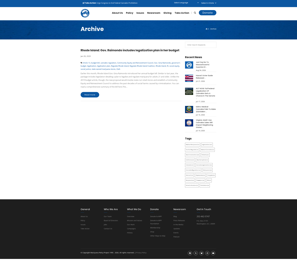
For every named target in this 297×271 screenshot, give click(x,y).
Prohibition (204, 185)
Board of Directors (111, 220)
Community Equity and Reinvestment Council (135, 63)
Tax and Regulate (192, 150)
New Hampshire (202, 160)
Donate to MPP (156, 216)
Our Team (108, 216)
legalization (91, 66)
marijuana (207, 170)
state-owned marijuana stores (103, 69)
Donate (207, 13)
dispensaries (200, 175)
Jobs (105, 224)
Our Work (130, 224)
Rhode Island (161, 66)
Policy (129, 13)
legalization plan (103, 66)
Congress (211, 175)
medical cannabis (207, 150)
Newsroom (153, 13)
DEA (209, 180)
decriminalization (192, 155)
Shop (152, 232)
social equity (174, 66)
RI (167, 66)
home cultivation (192, 185)
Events (176, 233)
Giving (167, 13)
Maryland (190, 180)
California (190, 160)
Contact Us (108, 228)
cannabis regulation (108, 63)
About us (117, 13)
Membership (155, 228)
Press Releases (179, 220)
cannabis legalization (204, 165)
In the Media (178, 224)
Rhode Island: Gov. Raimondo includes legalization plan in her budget (130, 50)
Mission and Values (134, 220)
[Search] (194, 13)
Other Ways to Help (157, 236)
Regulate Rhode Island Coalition (142, 66)
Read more (90, 95)
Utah (118, 69)
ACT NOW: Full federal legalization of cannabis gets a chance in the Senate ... (205, 93)
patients (205, 155)
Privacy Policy (141, 253)
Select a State (208, 3)
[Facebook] (190, 253)
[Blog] (207, 29)
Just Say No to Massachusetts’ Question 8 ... (203, 64)
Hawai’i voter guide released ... (204, 76)
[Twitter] (196, 253)
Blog (175, 216)
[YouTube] (213, 253)
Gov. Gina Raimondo (162, 63)
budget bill (95, 63)
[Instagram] (207, 253)
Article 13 (86, 63)
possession (200, 180)
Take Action (182, 13)
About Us (84, 216)
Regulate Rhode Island (120, 66)
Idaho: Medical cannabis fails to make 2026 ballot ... (206, 109)
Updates (176, 228)
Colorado (190, 165)
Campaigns (131, 228)
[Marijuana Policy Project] (85, 17)
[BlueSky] (201, 253)
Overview (130, 216)
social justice (86, 69)
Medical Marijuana (192, 144)
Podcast (176, 237)
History (129, 233)
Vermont (189, 175)
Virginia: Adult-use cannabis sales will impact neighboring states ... (204, 124)
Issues (140, 13)
